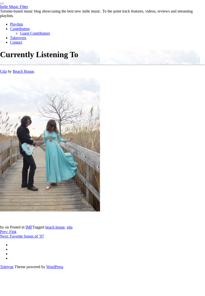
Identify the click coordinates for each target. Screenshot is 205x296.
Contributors (20, 29)
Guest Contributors (35, 33)
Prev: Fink (8, 232)
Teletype (7, 267)
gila (69, 227)
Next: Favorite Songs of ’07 (22, 236)
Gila (3, 71)
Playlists (16, 24)
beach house (55, 227)
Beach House (23, 71)
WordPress (54, 267)
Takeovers (18, 38)
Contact (16, 42)
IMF (29, 227)
